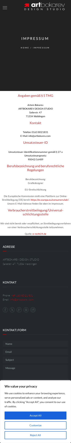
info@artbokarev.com (21, 299)
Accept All (36, 415)
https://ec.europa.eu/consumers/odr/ (50, 199)
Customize (35, 425)
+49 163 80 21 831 (22, 295)
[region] (35, 411)
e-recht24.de (39, 233)
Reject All (35, 435)
